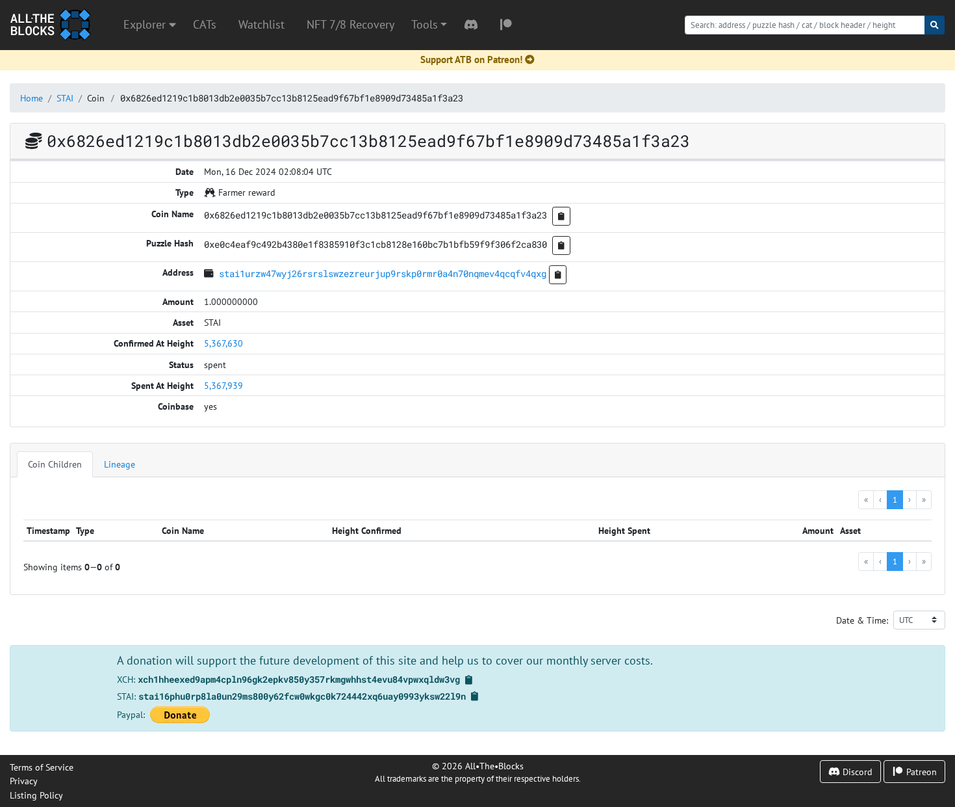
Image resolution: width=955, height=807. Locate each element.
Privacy (24, 780)
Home (31, 98)
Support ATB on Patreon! (471, 59)
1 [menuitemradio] (895, 499)
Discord (856, 771)
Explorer (146, 24)
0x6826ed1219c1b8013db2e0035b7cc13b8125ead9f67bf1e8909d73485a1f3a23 (291, 98)
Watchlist (261, 24)
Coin (96, 98)
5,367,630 (223, 343)
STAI (65, 98)
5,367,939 (223, 385)
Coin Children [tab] (55, 464)
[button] (429, 25)
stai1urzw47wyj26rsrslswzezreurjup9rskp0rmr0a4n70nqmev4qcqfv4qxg (382, 273)
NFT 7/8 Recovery (350, 24)
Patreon (920, 771)
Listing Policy (36, 795)
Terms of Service (41, 767)
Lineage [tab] (119, 464)
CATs (204, 24)
